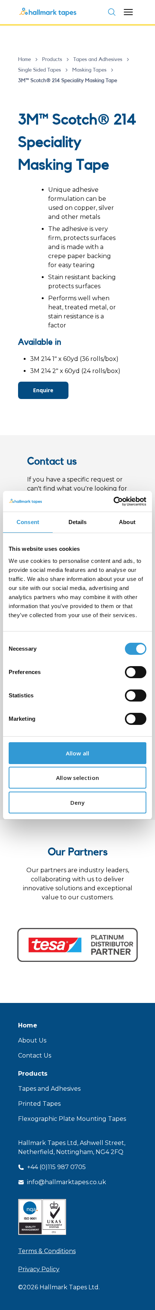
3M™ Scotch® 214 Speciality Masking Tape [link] (67, 80)
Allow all (77, 753)
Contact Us (34, 1055)
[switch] (135, 672)
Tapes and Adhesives (97, 59)
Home (24, 59)
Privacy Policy (38, 1269)
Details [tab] (77, 522)
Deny (77, 802)
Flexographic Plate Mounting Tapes (72, 1118)
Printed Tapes (39, 1103)
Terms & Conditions (47, 1251)
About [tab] (127, 522)
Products (52, 59)
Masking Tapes (89, 70)
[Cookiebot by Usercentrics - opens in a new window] (113, 501)
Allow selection (77, 777)
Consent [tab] (28, 522)
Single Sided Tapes (39, 70)
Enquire (43, 390)
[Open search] (111, 12)
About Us (32, 1040)
